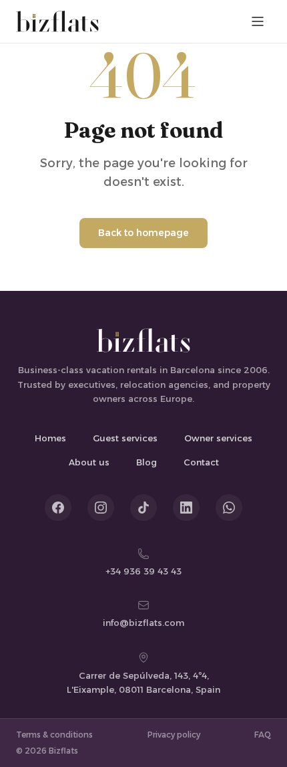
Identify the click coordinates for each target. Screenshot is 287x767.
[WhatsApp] (229, 507)
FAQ (262, 735)
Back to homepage (143, 233)
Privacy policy (174, 735)
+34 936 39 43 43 (143, 571)
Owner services (218, 438)
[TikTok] (143, 507)
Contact (201, 462)
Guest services (125, 438)
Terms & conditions (54, 735)
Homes (50, 438)
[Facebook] (58, 507)
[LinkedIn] (186, 507)
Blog (146, 462)
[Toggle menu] (257, 21)
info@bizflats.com (143, 622)
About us (89, 462)
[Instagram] (100, 507)
